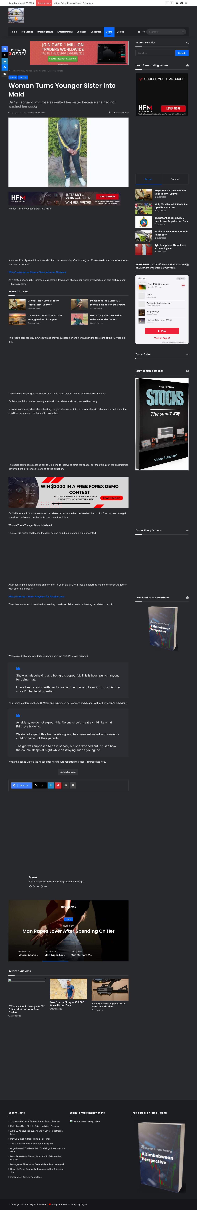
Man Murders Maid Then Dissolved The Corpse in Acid (68, 931)
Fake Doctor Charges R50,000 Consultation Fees (67, 1004)
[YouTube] (38, 886)
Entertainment (64, 31)
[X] (34, 886)
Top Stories (27, 31)
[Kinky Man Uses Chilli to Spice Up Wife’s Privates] (143, 208)
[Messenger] (5, 67)
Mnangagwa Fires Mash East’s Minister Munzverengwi (37, 1164)
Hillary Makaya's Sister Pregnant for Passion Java (36, 596)
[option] (68, 930)
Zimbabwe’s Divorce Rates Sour (26, 1177)
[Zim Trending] (16, 15)
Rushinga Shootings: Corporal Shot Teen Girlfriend (109, 1005)
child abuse (69, 772)
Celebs (120, 31)
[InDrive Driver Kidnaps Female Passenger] (143, 236)
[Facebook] (30, 886)
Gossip (23, 77)
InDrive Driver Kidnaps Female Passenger (30, 1139)
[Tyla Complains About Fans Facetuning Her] (143, 249)
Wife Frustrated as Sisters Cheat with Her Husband (37, 272)
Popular (175, 179)
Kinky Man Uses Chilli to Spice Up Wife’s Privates (171, 206)
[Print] (73, 785)
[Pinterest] (58, 785)
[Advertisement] (129, 16)
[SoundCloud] (45, 886)
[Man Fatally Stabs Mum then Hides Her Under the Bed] (79, 319)
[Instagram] (41, 886)
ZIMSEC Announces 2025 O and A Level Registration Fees (171, 219)
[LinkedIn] (51, 785)
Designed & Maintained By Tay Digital (69, 1204)
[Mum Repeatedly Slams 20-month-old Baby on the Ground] (79, 304)
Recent (148, 179)
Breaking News (45, 31)
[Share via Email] (66, 785)
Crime (109, 31)
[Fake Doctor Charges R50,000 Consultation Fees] (68, 989)
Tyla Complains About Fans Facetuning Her (74, 3)
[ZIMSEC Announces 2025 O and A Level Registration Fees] (143, 222)
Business (81, 31)
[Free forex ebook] (68, 52)
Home (14, 31)
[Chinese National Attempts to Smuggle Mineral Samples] (17, 319)
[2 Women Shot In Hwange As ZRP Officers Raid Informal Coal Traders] (26, 991)
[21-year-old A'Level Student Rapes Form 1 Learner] (17, 304)
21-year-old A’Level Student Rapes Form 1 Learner (170, 192)
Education (96, 31)
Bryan (33, 877)
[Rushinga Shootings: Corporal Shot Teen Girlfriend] (110, 990)
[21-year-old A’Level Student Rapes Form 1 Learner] (143, 195)
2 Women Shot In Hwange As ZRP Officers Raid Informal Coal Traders (26, 1009)
